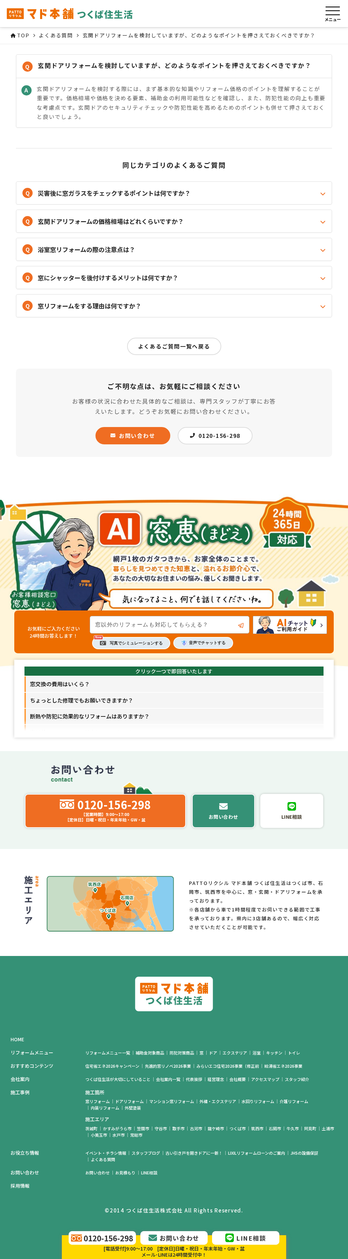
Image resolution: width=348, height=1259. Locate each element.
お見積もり (125, 1172)
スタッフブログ (146, 1153)
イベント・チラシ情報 (105, 1153)
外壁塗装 (133, 1108)
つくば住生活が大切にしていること (118, 1079)
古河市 (196, 1128)
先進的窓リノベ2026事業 (168, 1066)
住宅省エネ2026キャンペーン (112, 1066)
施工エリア (97, 1119)
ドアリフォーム (129, 1101)
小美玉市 (99, 1135)
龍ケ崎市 (216, 1128)
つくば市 (237, 1128)
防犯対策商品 (182, 1053)
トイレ (294, 1053)
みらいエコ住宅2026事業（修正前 (227, 1066)
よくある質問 (103, 1159)
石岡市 (275, 1128)
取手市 (178, 1128)
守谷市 (161, 1128)
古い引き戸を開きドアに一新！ (194, 1153)
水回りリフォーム (258, 1101)
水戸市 (118, 1135)
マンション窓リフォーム (171, 1101)
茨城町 (91, 1128)
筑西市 (257, 1128)
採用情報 (20, 1186)
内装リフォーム (105, 1108)
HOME (17, 1039)
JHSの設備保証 (304, 1153)
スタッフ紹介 (297, 1079)
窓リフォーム (97, 1101)
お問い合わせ (137, 435)
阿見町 (310, 1128)
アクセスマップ (265, 1079)
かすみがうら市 (117, 1128)
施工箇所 (94, 1092)
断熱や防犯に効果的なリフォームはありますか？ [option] (90, 716)
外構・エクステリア (217, 1101)
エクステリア (235, 1053)
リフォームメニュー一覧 (107, 1053)
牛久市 (292, 1128)
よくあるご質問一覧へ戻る (174, 346)
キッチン (274, 1053)
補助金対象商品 (150, 1053)
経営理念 (216, 1079)
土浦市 (328, 1128)
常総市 (136, 1135)
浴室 (257, 1053)
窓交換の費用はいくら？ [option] (60, 684)
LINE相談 (149, 1172)
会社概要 (237, 1079)
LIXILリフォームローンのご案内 (256, 1153)
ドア (213, 1053)
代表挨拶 (194, 1079)
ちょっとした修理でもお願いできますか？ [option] (81, 700)
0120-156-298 (219, 435)
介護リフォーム (294, 1101)
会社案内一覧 (168, 1079)
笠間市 (143, 1128)
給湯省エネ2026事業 (283, 1066)
